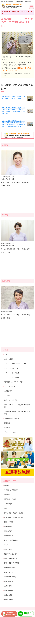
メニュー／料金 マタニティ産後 (15, 363)
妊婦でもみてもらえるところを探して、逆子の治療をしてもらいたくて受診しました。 (13, 98)
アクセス (7, 395)
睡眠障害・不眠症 (10, 499)
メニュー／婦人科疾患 (11, 377)
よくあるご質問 (9, 386)
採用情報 (7, 423)
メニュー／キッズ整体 (11, 373)
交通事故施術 (8, 599)
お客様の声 (8, 391)
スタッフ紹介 (8, 359)
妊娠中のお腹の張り (11, 554)
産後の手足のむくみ (11, 577)
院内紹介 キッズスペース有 (13, 382)
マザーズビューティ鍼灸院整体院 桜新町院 (17, 413)
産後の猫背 (8, 531)
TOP (5, 354)
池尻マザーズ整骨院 (11, 400)
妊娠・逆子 (8, 549)
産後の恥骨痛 (8, 581)
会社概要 (7, 428)
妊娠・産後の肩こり (11, 558)
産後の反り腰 (8, 536)
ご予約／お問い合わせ (11, 418)
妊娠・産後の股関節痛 (11, 563)
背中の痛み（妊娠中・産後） (14, 517)
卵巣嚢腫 (7, 494)
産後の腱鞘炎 (8, 590)
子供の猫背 (8, 504)
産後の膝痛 (8, 526)
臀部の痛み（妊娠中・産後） (14, 513)
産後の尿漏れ (8, 595)
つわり (6, 545)
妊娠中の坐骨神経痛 (11, 540)
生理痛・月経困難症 (11, 490)
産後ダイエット (9, 572)
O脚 (5, 508)
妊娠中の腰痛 (8, 522)
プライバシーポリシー (11, 432)
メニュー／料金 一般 (11, 368)
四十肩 (6, 485)
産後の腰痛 (8, 586)
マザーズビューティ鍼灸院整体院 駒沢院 (17, 406)
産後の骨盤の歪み (10, 567)
